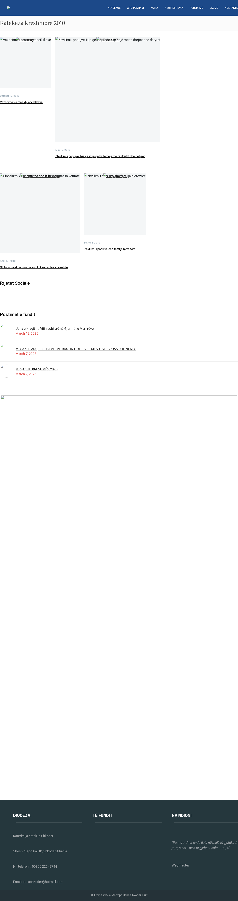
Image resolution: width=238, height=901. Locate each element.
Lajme (214, 7)
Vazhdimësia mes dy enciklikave (21, 102)
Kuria (154, 7)
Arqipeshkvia (174, 7)
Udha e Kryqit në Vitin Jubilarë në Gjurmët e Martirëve (55, 329)
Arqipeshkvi (135, 7)
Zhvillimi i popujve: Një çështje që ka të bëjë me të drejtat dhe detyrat (100, 156)
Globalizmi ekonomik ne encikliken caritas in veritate (34, 267)
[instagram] (9, 295)
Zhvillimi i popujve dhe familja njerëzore (110, 249)
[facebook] (2, 295)
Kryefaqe (114, 7)
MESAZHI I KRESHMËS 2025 (36, 369)
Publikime (196, 7)
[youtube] (16, 295)
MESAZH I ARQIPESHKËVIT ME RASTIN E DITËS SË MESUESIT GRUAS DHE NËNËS (76, 349)
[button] (50, 164)
